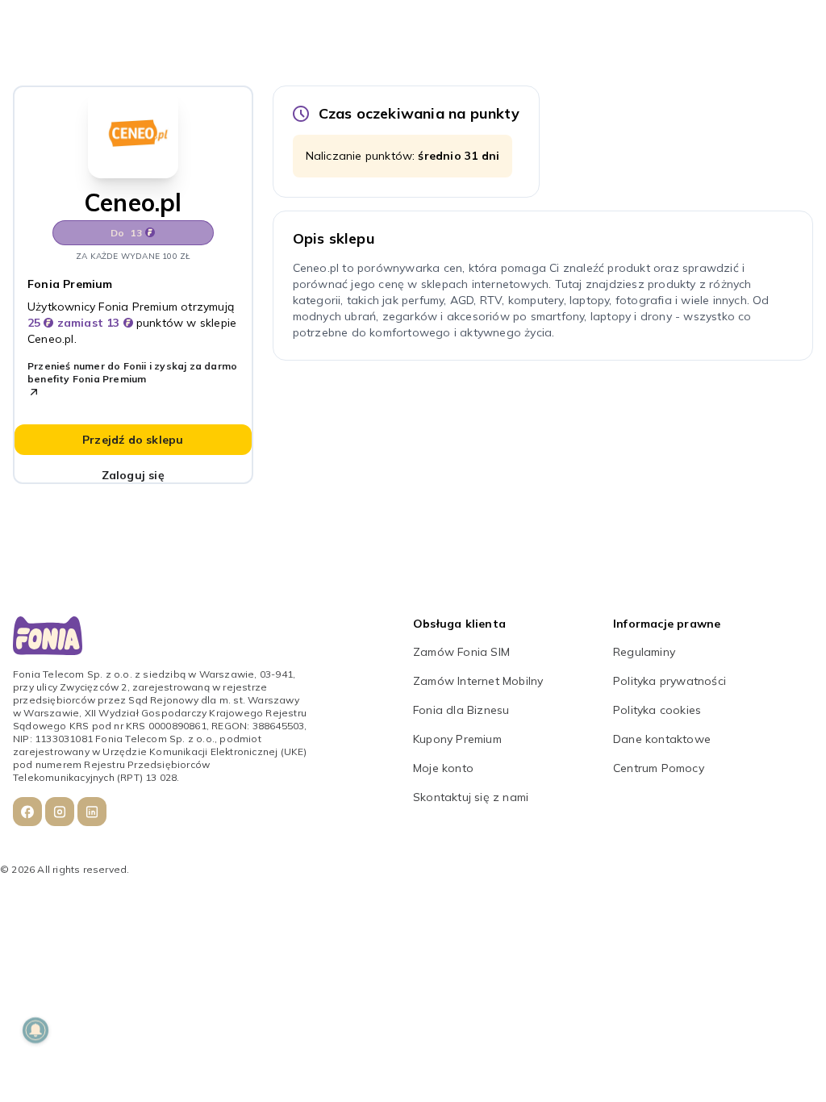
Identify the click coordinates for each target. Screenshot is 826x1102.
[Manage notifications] (35, 1030)
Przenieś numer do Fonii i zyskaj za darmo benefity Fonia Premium (132, 372)
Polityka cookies (657, 710)
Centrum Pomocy (658, 768)
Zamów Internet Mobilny (478, 681)
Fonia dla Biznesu (461, 710)
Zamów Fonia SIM (461, 652)
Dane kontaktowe (662, 739)
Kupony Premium (457, 739)
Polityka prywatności (669, 681)
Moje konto (443, 768)
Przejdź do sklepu (132, 439)
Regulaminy (644, 652)
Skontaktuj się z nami (470, 797)
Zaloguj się (133, 475)
